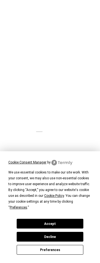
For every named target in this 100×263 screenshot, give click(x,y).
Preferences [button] (18, 207)
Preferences (50, 250)
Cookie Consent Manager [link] (27, 162)
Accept (50, 224)
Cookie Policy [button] (54, 196)
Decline (50, 237)
